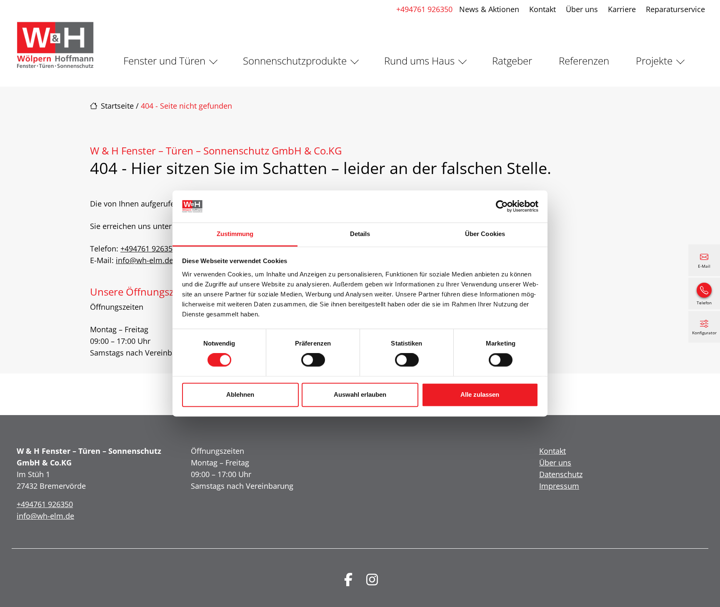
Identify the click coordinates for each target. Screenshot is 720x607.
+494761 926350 (424, 9)
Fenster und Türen (164, 60)
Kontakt (542, 9)
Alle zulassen (479, 394)
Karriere (622, 9)
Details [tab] (360, 233)
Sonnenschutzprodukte (295, 60)
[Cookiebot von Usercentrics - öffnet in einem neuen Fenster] (501, 206)
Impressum (559, 486)
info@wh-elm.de (144, 260)
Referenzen (584, 60)
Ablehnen (240, 394)
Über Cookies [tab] (485, 233)
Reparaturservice (675, 9)
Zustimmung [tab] (235, 233)
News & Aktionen (489, 9)
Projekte (654, 60)
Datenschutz (560, 474)
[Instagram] (372, 580)
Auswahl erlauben (360, 394)
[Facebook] (348, 580)
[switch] (313, 360)
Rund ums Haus (419, 60)
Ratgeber (512, 60)
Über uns (582, 9)
